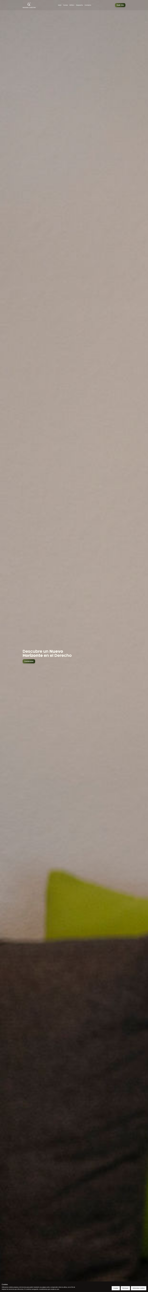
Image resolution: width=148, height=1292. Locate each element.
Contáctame (28, 661)
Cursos (65, 5)
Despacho (79, 5)
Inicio (59, 5)
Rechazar (125, 1288)
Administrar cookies (139, 1288)
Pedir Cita (120, 5)
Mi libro (71, 5)
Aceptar (115, 1288)
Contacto (88, 5)
